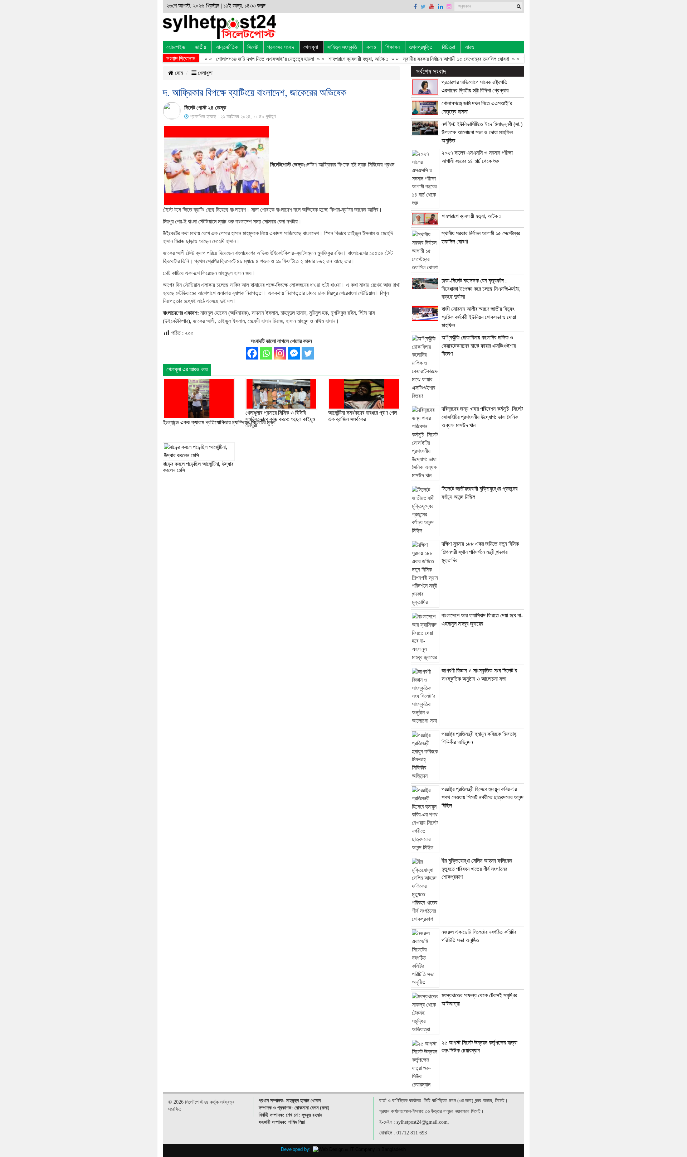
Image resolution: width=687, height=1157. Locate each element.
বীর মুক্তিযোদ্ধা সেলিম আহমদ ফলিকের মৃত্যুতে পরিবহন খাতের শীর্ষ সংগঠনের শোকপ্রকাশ (477, 869)
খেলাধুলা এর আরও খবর (187, 369)
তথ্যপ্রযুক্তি (421, 47)
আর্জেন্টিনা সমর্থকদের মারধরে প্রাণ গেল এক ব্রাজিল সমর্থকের (362, 416)
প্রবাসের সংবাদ (280, 47)
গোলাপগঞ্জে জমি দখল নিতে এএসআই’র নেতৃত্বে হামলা (248, 59)
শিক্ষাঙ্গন (392, 47)
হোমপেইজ (175, 47)
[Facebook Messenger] (294, 353)
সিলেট (252, 47)
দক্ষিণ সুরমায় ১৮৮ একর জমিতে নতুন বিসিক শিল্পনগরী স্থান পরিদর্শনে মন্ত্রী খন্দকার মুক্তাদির (480, 552)
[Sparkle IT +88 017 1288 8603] (359, 1149)
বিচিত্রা (448, 47)
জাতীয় (200, 47)
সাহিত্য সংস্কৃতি (342, 47)
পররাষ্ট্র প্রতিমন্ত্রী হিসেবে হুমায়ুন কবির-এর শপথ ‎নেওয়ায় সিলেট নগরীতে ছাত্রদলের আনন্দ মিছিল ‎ (482, 797)
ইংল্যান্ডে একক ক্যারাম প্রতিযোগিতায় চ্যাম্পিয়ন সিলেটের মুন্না (219, 422)
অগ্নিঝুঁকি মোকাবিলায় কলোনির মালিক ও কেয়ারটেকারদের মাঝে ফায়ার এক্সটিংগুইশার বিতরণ (479, 345)
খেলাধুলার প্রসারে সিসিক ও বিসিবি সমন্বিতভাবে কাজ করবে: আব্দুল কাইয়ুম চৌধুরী (280, 419)
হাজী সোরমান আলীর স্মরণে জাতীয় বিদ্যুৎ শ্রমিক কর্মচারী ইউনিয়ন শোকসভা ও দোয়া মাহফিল (479, 317)
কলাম (371, 47)
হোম (178, 73)
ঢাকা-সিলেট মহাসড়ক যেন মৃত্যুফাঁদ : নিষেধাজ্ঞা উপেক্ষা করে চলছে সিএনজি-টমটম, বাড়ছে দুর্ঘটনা (481, 289)
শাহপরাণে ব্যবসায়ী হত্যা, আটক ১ (341, 59)
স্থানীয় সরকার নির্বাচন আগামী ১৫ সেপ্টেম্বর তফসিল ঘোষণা (439, 59)
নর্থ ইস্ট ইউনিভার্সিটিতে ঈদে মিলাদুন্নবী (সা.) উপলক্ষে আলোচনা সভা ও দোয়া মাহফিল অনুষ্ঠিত (482, 132)
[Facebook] (252, 353)
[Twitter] (308, 353)
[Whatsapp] (266, 353)
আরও (469, 47)
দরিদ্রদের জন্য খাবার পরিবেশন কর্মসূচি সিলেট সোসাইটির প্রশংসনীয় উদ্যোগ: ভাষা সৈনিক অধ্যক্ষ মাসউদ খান (482, 417)
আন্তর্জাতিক (226, 47)
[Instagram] (280, 353)
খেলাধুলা (310, 47)
